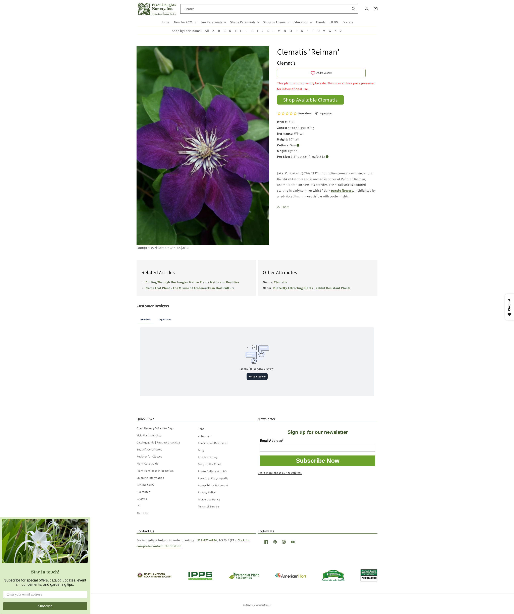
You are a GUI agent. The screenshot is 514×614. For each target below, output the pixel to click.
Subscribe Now (317, 460)
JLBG (334, 22)
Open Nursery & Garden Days (155, 428)
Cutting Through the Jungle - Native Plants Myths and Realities (192, 282)
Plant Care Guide (148, 463)
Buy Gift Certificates (149, 449)
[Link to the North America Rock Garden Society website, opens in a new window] (154, 577)
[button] (185, 22)
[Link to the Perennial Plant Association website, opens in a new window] (244, 578)
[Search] (353, 8)
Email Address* (271, 440)
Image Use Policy (209, 499)
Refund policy (145, 485)
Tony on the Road (209, 464)
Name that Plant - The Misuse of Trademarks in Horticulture (190, 288)
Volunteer (204, 436)
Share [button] (285, 207)
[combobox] (269, 8)
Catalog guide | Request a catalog (158, 442)
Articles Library (208, 457)
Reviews (142, 499)
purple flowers (342, 190)
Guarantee (143, 492)
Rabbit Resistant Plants (333, 288)
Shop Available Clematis (310, 99)
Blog (201, 450)
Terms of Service (208, 506)
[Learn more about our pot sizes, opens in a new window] (327, 156)
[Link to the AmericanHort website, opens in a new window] (290, 576)
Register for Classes (149, 456)
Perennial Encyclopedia (213, 478)
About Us (143, 513)
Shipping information (150, 478)
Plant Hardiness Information (155, 471)
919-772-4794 (207, 540)
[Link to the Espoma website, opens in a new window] (333, 580)
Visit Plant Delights (149, 435)
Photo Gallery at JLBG (212, 471)
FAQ (139, 506)
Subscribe (45, 606)
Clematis (280, 282)
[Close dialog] (87, 521)
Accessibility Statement (213, 485)
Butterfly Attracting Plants (293, 288)
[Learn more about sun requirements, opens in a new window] (298, 145)
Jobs (201, 429)
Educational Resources (213, 443)
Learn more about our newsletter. (280, 473)
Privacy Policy (206, 492)
